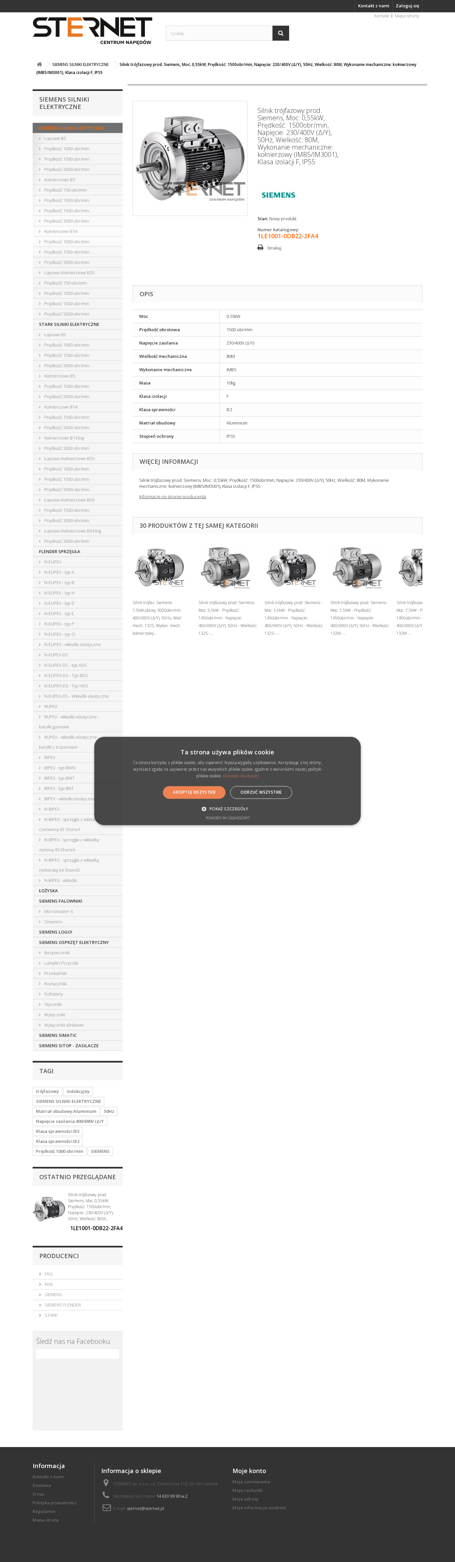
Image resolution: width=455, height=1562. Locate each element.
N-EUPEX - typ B (58, 582)
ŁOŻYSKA (48, 891)
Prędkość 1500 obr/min (66, 159)
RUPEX (50, 706)
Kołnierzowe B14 (60, 231)
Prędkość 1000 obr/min (66, 149)
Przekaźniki (55, 973)
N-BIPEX (51, 809)
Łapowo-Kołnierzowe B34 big (72, 531)
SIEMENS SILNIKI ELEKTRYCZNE (71, 128)
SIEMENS (100, 1151)
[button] (227, 809)
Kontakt (381, 16)
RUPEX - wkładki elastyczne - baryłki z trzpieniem (69, 742)
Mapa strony (407, 16)
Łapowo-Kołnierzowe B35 (68, 273)
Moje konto (249, 1471)
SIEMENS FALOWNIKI (60, 901)
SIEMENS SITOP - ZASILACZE (69, 1046)
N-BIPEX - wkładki (60, 880)
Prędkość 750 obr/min (65, 190)
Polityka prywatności (55, 1503)
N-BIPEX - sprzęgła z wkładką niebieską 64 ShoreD (69, 865)
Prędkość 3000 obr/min (66, 169)
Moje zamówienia (251, 1482)
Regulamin (44, 1511)
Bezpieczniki (56, 953)
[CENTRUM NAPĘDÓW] (94, 31)
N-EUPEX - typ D (59, 603)
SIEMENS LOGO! (55, 932)
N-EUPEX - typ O (59, 634)
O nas (38, 1494)
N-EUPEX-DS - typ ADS (65, 665)
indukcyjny (78, 1091)
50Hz (109, 1111)
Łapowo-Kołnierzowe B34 (68, 500)
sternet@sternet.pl (145, 1508)
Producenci (59, 1256)
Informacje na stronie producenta (172, 496)
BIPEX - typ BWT (59, 778)
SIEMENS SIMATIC (58, 1035)
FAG (48, 1274)
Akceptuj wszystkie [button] (194, 792)
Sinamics (52, 922)
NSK (48, 1284)
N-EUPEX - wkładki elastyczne (72, 644)
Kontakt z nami (373, 6)
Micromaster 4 (58, 911)
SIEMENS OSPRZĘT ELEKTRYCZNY (74, 942)
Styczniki (52, 1004)
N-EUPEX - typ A (58, 572)
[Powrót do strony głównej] (39, 64)
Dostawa (42, 1485)
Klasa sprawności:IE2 (57, 1141)
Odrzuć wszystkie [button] (260, 792)
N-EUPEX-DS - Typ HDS (65, 686)
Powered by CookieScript (228, 818)
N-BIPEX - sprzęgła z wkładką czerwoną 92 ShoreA (69, 824)
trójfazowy (47, 1091)
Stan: (262, 219)
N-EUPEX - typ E (58, 613)
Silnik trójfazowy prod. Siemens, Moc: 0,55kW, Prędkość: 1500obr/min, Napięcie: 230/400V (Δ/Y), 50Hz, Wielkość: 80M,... (91, 1206)
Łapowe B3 (54, 138)
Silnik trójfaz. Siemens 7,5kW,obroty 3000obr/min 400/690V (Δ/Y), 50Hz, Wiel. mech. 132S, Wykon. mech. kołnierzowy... (157, 618)
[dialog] (227, 781)
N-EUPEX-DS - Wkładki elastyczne (76, 696)
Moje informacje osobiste (259, 1508)
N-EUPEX (52, 562)
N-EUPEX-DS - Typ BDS (65, 675)
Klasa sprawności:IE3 (57, 1131)
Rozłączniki (55, 984)
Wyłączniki (54, 1015)
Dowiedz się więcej (241, 776)
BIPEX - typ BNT (58, 788)
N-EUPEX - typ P (58, 624)
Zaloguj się (407, 6)
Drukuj (274, 248)
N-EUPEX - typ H (59, 593)
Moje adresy (245, 1499)
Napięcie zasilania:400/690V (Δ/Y (70, 1121)
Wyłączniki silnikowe (63, 1025)
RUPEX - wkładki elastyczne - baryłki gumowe (69, 722)
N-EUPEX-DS (55, 655)
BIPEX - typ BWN (59, 768)
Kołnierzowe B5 (59, 180)
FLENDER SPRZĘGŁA (59, 551)
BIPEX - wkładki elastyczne (69, 799)
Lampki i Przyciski (60, 963)
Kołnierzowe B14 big (63, 438)
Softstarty (53, 994)
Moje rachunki (247, 1490)
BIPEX (49, 757)
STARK (50, 1315)
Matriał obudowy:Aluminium (66, 1111)
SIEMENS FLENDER (62, 1305)
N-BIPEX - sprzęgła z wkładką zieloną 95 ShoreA (69, 845)
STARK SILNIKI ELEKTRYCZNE (69, 324)
